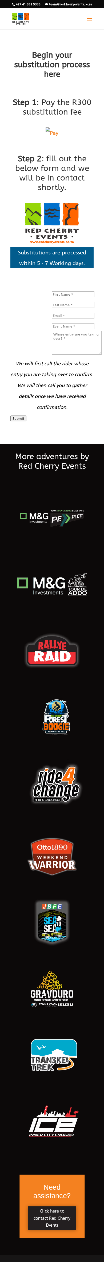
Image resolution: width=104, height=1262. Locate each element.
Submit (18, 418)
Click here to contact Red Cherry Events (52, 1218)
